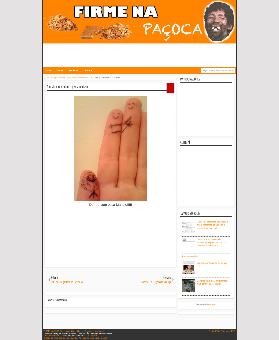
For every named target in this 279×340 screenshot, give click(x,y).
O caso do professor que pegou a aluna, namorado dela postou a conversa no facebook (212, 225)
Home (48, 70)
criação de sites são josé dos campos (61, 338)
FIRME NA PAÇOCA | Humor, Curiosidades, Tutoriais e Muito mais (74, 331)
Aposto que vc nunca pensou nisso (67, 87)
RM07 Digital (91, 335)
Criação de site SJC (53, 335)
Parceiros (73, 70)
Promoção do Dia (190, 256)
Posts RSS (214, 331)
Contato (88, 70)
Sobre (60, 70)
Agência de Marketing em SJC (93, 338)
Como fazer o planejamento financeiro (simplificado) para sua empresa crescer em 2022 (212, 242)
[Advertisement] (139, 53)
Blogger (212, 304)
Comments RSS (228, 331)
